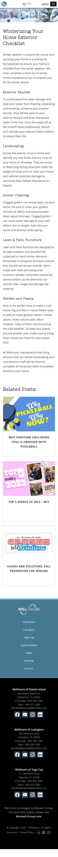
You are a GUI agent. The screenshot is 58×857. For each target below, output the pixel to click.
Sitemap (29, 660)
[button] (4, 4)
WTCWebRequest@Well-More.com (29, 788)
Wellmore (34, 827)
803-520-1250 (32, 744)
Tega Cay (29, 637)
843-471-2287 (32, 704)
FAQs (29, 653)
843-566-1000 (35, 700)
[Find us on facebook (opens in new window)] (17, 714)
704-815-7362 (32, 784)
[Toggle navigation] (53, 4)
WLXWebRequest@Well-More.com (29, 748)
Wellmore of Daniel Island (29, 689)
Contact (29, 668)
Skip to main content (42, 12)
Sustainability (29, 645)
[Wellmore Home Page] (29, 609)
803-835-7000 (35, 780)
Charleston (29, 622)
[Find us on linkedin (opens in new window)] (40, 714)
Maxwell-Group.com (28, 816)
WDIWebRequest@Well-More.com (29, 708)
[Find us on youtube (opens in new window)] (25, 714)
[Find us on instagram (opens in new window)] (32, 714)
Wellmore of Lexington (29, 729)
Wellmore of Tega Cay (29, 769)
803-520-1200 (35, 740)
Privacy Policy (27, 832)
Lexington (29, 629)
